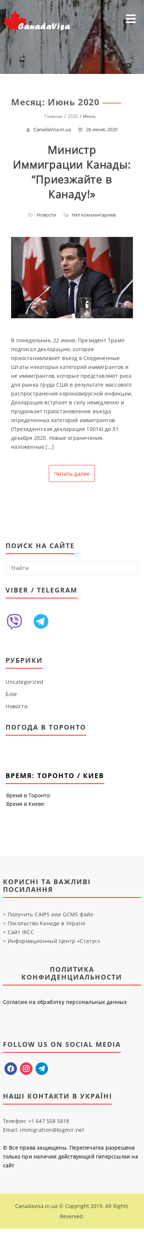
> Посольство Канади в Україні (44, 923)
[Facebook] (10, 1068)
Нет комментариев (94, 214)
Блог (12, 694)
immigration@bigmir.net (52, 1129)
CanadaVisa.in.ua (52, 129)
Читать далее (72, 473)
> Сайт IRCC (18, 932)
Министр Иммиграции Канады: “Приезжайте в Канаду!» (72, 171)
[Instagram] (26, 1068)
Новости (46, 214)
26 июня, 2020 (101, 129)
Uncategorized (24, 681)
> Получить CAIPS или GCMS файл (48, 914)
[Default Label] (41, 1068)
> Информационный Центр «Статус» (51, 940)
